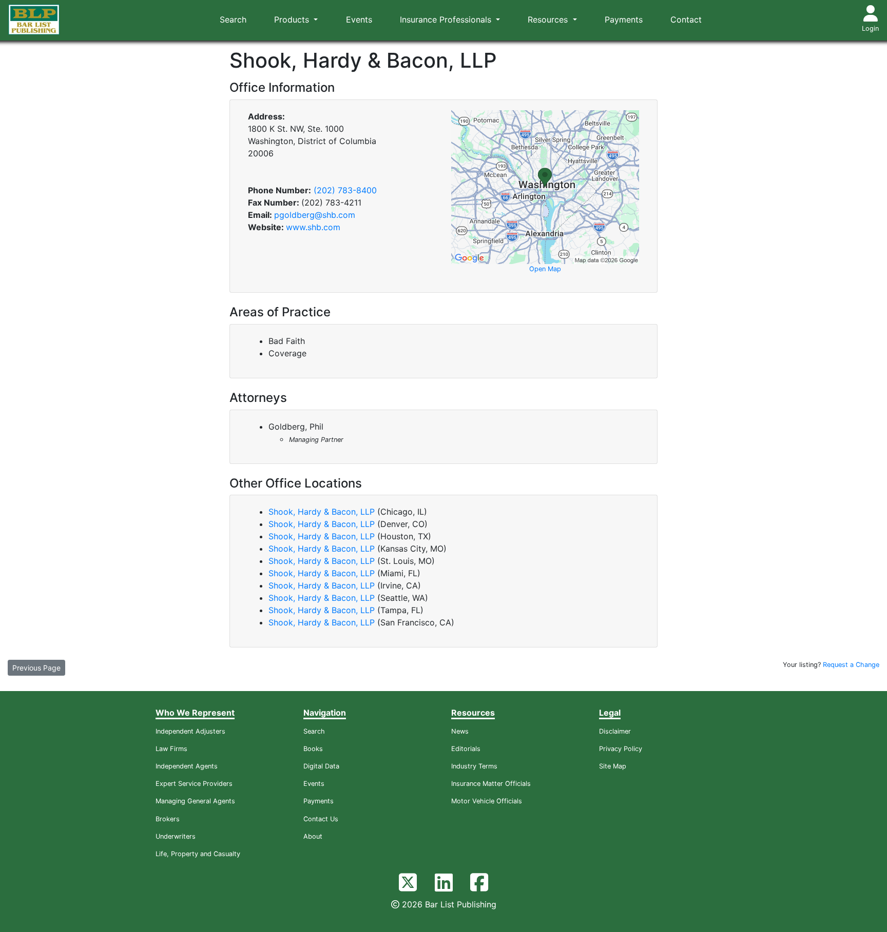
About (312, 836)
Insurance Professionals (447, 19)
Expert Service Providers (194, 783)
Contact (686, 19)
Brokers (168, 819)
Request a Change (851, 664)
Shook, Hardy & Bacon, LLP (321, 511)
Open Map (545, 269)
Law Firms (171, 749)
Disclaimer (615, 731)
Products (293, 19)
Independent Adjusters (190, 731)
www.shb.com (313, 227)
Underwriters (176, 836)
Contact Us (320, 819)
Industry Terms (474, 766)
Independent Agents (187, 766)
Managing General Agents (195, 801)
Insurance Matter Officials (491, 783)
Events (359, 19)
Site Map (612, 766)
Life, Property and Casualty (198, 854)
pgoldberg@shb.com (314, 215)
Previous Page (36, 667)
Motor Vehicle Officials (486, 801)
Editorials (465, 749)
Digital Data (321, 766)
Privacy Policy (620, 749)
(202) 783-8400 (345, 190)
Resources (549, 19)
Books (313, 749)
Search (233, 19)
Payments (624, 19)
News (460, 731)
